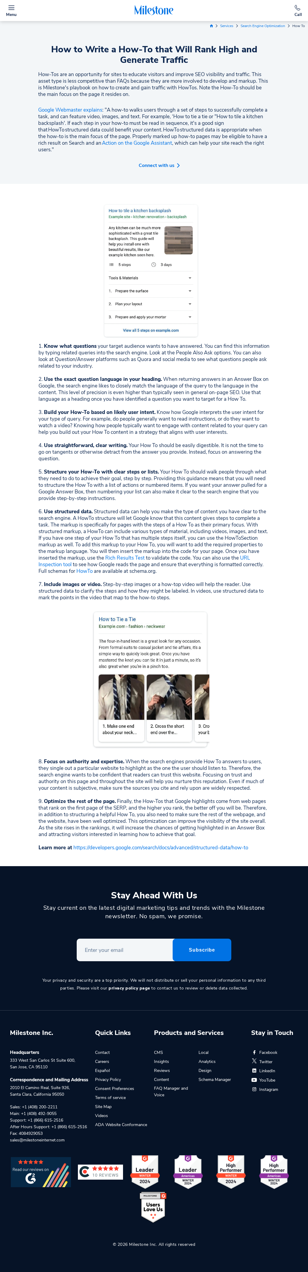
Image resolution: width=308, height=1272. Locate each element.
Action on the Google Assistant (137, 143)
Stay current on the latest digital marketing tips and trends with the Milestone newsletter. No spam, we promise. (154, 912)
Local (203, 1052)
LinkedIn (267, 1071)
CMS (158, 1052)
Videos (101, 1116)
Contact (102, 1052)
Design (205, 1070)
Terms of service (110, 1098)
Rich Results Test (125, 557)
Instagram (268, 1089)
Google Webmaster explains (70, 110)
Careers (102, 1061)
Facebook (268, 1052)
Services (226, 25)
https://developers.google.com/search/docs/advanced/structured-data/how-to (160, 847)
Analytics (207, 1061)
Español (102, 1070)
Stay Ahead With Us (154, 895)
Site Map (103, 1107)
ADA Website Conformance (121, 1125)
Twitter (266, 1062)
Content (161, 1079)
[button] (154, 164)
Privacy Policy (108, 1079)
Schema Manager (215, 1079)
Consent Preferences (114, 1088)
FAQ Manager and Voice (171, 1091)
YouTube (267, 1080)
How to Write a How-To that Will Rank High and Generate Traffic (154, 54)
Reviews (162, 1070)
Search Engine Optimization (263, 25)
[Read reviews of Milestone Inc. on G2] (41, 1171)
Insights (161, 1061)
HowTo (84, 571)
